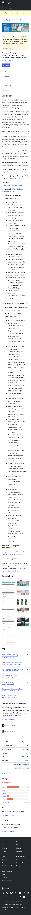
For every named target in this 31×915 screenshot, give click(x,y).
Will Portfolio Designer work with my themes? (9, 696)
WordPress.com (7, 871)
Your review (5, 802)
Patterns (19, 851)
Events (18, 860)
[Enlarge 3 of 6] (27, 590)
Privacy (4, 851)
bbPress (5, 878)
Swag (19, 866)
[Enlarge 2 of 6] (27, 581)
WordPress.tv (7, 866)
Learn (3, 857)
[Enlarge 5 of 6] (27, 609)
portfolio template (24, 764)
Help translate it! (15, 14)
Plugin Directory (6, 8)
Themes (18, 845)
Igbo (7, 888)
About (4, 842)
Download (6, 65)
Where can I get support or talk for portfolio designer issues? (12, 689)
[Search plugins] (20, 20)
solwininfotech (8, 60)
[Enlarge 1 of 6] (12, 581)
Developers (5, 863)
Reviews (6, 76)
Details (6, 72)
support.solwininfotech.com (10, 571)
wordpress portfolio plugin (22, 768)
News (3, 845)
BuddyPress (6, 881)
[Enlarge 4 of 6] (27, 599)
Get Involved (20, 857)
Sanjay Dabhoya (10, 725)
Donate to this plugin (8, 831)
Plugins (18, 848)
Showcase (19, 842)
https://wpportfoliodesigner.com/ (12, 185)
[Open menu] (28, 2)
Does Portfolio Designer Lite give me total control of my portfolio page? (10, 655)
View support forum (8, 815)
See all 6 (27, 760)
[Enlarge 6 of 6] (27, 618)
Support (5, 90)
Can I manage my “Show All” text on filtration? (9, 676)
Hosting (4, 848)
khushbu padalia (10, 731)
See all (27, 802)
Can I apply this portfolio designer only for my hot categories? (12, 670)
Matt (4, 874)
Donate (19, 863)
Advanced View (7, 773)
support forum (21, 568)
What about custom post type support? (8, 683)
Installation (7, 81)
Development (8, 85)
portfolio (16, 764)
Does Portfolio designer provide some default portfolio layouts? (12, 663)
